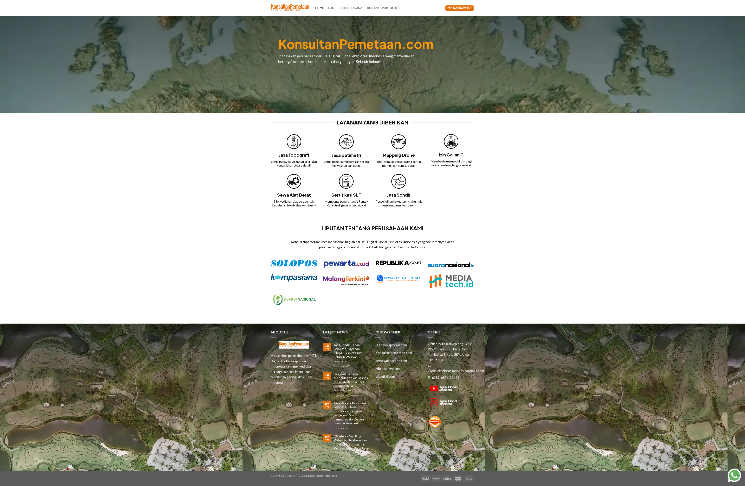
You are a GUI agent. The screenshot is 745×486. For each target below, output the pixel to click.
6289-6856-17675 (445, 378)
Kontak (373, 7)
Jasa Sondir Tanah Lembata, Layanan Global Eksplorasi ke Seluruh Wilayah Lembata (348, 353)
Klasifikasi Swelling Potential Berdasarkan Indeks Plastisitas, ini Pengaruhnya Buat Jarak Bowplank (352, 444)
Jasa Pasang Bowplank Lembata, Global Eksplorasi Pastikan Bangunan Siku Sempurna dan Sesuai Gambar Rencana (350, 413)
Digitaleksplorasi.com (391, 345)
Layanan (358, 7)
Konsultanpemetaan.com (393, 353)
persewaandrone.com (391, 361)
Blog (330, 7)
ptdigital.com (385, 376)
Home (319, 7)
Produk (343, 7)
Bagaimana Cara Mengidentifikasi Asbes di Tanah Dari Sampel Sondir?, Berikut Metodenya (351, 382)
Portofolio (391, 7)
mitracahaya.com (388, 369)
